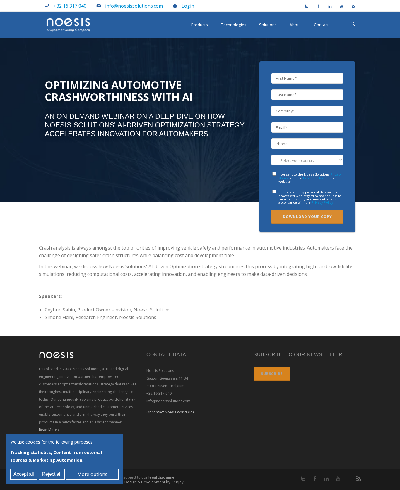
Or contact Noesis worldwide (170, 412)
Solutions (268, 24)
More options (92, 474)
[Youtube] (339, 7)
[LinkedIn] (327, 7)
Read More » (49, 429)
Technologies (233, 24)
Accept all (23, 474)
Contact (321, 24)
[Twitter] (304, 7)
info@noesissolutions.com (134, 6)
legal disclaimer (162, 477)
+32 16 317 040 (70, 6)
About (295, 24)
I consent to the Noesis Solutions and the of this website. (310, 177)
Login (188, 6)
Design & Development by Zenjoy (154, 481)
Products (199, 24)
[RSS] (350, 7)
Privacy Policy (322, 202)
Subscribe (272, 373)
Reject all (51, 474)
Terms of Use (313, 178)
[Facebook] (315, 7)
